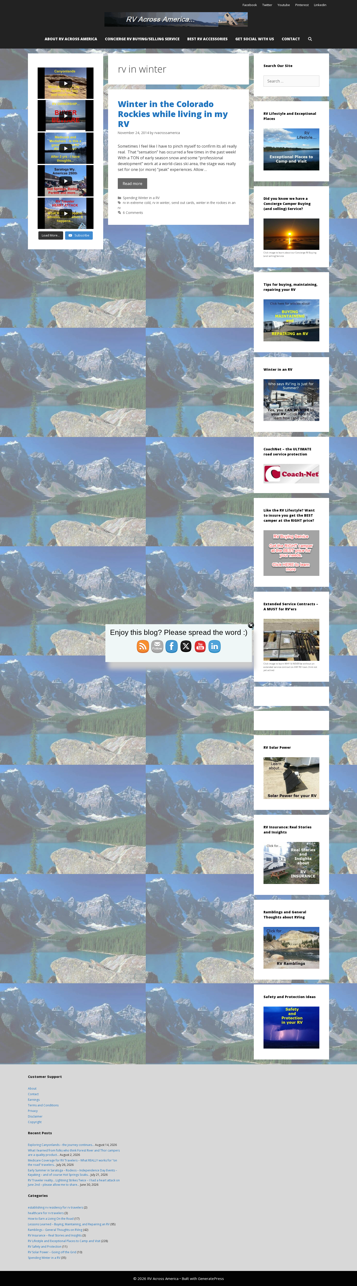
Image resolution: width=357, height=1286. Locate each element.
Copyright (35, 1122)
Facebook (250, 5)
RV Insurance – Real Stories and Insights (55, 1235)
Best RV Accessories (207, 38)
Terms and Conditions (43, 1105)
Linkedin (320, 5)
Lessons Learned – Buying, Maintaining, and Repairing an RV (69, 1224)
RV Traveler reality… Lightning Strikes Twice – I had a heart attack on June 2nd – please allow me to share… (74, 1182)
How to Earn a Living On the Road (51, 1219)
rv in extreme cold (137, 202)
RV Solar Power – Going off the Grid (52, 1252)
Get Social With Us (254, 38)
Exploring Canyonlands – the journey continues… (61, 1145)
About (32, 1088)
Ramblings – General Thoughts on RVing (55, 1230)
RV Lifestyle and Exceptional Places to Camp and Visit (64, 1241)
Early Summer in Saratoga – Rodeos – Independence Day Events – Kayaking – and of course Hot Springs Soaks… (72, 1172)
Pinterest (302, 5)
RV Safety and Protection (44, 1246)
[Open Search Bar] (310, 39)
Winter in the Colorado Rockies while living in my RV (173, 113)
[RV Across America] (177, 19)
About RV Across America (71, 38)
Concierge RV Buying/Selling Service (142, 38)
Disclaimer (35, 1116)
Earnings (34, 1100)
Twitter (267, 5)
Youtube (284, 5)
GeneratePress (211, 1278)
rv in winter (161, 202)
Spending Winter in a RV (141, 197)
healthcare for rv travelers (46, 1213)
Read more (132, 183)
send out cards (182, 202)
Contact (291, 38)
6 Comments (133, 212)
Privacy (33, 1111)
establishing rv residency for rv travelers (55, 1207)
